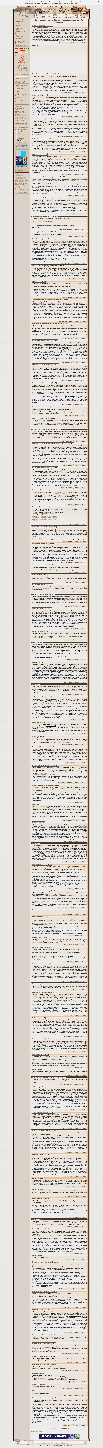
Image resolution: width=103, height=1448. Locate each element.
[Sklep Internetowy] (55, 16)
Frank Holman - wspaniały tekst (42, 74)
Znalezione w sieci (20, 41)
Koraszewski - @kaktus (39, 543)
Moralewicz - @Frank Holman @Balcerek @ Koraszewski (50, 443)
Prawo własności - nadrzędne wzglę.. (20, 96)
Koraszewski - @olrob (39, 584)
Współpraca (18, 42)
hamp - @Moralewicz (38, 722)
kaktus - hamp (36, 984)
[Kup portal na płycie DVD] (49, 16)
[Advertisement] (61, 59)
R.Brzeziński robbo (66, 1289)
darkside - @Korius (38, 1154)
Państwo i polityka (20, 31)
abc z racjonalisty (20, 90)
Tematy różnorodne (20, 38)
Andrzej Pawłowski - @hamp (41, 891)
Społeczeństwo (19, 28)
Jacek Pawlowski (67, 229)
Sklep (60, 1442)
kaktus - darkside (37, 631)
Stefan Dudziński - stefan (40, 27)
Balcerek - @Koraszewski (40, 507)
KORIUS (69, 427)
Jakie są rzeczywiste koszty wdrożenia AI (21, 116)
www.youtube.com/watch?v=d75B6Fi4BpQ (44, 522)
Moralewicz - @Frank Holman (41, 364)
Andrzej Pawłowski (38, 119)
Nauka (17, 27)
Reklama (55, 1442)
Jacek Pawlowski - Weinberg (41, 216)
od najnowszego (65, 1428)
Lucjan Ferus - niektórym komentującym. (45, 429)
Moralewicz (35, 95)
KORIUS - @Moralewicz (39, 418)
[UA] (27, 51)
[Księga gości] (61, 16)
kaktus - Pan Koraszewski (40, 490)
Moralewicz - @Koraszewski (41, 383)
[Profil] (73, 43)
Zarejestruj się (66, 1442)
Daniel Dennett (23, 192)
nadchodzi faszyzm (20, 87)
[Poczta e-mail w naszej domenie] (43, 16)
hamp (34, 642)
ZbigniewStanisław (67, 321)
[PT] (20, 51)
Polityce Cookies (73, 3)
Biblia (16, 22)
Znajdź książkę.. (19, 170)
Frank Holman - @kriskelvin (41, 1343)
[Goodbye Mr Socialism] (21, 165)
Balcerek (69, 415)
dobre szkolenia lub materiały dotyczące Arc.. (21, 120)
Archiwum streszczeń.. (20, 82)
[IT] (27, 49)
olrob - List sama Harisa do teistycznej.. (44, 177)
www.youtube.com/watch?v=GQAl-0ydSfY (44, 513)
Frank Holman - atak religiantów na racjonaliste (47, 323)
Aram (70, 279)
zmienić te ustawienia (51, 3)
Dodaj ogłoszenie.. (21, 123)
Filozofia (17, 25)
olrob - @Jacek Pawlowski (40, 232)
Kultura (17, 32)
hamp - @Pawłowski (38, 916)
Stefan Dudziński (67, 43)
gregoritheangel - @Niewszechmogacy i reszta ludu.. (48, 1077)
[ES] (17, 51)
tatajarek (35, 1373)
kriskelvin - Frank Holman (40, 1335)
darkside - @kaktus (38, 608)
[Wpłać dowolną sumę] (22, 61)
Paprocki (35, 662)
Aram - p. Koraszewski (39, 565)
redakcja (58, 1443)
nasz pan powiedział (21, 93)
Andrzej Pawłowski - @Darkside (42, 765)
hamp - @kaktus (37, 1054)
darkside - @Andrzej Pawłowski (42, 992)
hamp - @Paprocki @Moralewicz (42, 785)
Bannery (41, 1442)
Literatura (17, 35)
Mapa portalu (48, 1442)
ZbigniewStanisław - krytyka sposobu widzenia (46, 299)
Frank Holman (68, 92)
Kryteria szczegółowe (21, 78)
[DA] (20, 53)
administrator (64, 1443)
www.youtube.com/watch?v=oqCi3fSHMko (44, 516)
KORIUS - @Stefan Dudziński (41, 1130)
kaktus (70, 504)
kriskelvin (69, 1341)
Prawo (17, 29)
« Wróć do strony (36, 1431)
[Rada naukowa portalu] (76, 16)
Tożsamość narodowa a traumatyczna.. (21, 99)
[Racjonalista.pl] (51, 13)
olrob (70, 195)
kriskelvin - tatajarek (38, 1384)
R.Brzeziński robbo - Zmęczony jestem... (45, 1262)
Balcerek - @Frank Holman (40, 407)
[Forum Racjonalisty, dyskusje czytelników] (38, 16)
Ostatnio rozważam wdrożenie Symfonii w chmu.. (21, 112)
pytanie (17, 91)
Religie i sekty (19, 21)
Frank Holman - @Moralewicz (41, 1291)
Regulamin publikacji (33, 1442)
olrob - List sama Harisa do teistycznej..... (45, 198)
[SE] (23, 53)
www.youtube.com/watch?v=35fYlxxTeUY (44, 774)
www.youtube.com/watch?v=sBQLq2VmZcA (44, 518)
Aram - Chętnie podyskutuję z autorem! (44, 266)
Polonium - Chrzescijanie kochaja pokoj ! (45, 1398)
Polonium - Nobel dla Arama (41, 947)
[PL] (17, 49)
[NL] (27, 53)
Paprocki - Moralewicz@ (39, 937)
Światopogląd (19, 20)
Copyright (44, 1443)
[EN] (20, 49)
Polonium (69, 961)
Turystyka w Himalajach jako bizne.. (22, 102)
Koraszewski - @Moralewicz (41, 340)
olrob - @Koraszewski (39, 574)
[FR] (23, 49)
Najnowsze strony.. (20, 81)
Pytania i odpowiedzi (20, 44)
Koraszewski (68, 362)
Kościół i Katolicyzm (20, 24)
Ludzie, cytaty (19, 36)
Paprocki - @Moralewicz (39, 747)
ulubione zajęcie (19, 88)
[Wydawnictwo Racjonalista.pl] (66, 16)
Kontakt (73, 1442)
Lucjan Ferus (68, 441)
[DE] (23, 51)
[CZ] (17, 53)
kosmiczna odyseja (20, 94)
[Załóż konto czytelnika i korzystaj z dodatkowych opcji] (82, 16)
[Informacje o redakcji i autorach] (71, 16)
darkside (69, 628)
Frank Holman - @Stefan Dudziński (43, 239)
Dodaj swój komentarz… (38, 25)
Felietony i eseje (19, 34)
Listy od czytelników (20, 45)
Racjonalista (38, 1443)
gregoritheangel (67, 1084)
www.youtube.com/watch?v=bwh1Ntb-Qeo (44, 519)
